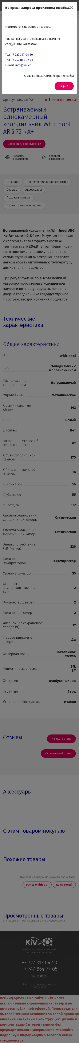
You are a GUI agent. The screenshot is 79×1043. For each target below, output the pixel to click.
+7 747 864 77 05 (22, 60)
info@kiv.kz (23, 65)
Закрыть (64, 86)
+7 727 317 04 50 (22, 54)
